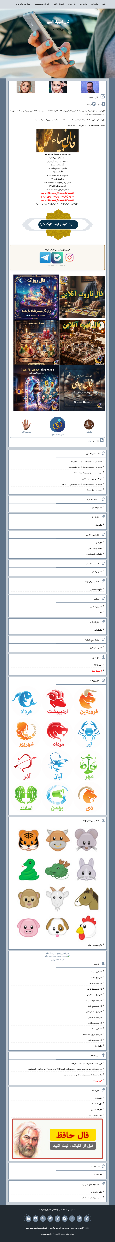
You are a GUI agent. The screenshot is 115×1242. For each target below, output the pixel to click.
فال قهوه (99, 542)
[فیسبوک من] (72, 1218)
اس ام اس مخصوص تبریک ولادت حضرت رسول (84, 467)
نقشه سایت (45, 1234)
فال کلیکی (98, 630)
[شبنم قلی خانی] (26, 88)
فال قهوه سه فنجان (95, 548)
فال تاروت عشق (96, 1029)
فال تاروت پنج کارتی (94, 1006)
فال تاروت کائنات (95, 983)
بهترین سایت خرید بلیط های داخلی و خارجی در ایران (83, 1075)
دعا (100, 612)
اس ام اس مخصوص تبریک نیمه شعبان (88, 473)
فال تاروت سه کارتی (94, 994)
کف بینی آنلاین (96, 571)
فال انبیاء (93, 97)
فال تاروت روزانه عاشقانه (92, 1034)
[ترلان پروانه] (58, 88)
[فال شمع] (36, 343)
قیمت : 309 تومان (57, 956)
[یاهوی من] (86, 1218)
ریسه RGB (98, 665)
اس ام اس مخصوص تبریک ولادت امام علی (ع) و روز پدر (82, 484)
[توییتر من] (50, 1218)
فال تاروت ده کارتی (95, 1023)
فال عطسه (98, 1174)
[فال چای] (82, 389)
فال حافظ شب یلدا (95, 1109)
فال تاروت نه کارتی (95, 1017)
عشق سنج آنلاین (96, 647)
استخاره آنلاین (58, 4)
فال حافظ (94, 4)
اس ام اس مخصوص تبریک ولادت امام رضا (86, 461)
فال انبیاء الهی (58, 21)
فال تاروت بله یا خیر (94, 1040)
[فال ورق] (36, 389)
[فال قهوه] (82, 343)
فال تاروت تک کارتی (94, 989)
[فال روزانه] (36, 298)
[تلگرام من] (79, 1218)
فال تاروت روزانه (95, 972)
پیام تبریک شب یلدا (95, 1115)
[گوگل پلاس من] (43, 1218)
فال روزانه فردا (96, 1192)
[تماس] (57, 1218)
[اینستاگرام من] (65, 1218)
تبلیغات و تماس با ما (23, 4)
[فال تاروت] (82, 298)
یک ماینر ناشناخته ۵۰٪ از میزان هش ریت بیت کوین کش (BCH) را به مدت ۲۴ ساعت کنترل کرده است (65, 1069)
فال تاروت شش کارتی (94, 1011)
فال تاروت (83, 4)
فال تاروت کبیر (96, 977)
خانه (104, 4)
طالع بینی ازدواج (96, 589)
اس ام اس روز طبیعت (94, 490)
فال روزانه (71, 4)
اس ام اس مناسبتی (42, 4)
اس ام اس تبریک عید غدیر (92, 478)
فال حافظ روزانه (96, 1104)
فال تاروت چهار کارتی (94, 1000)
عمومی (90, 441)
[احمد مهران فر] (90, 88)
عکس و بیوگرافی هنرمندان (92, 1197)
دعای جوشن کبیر (95, 607)
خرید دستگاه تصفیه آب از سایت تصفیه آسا (86, 1063)
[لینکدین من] (28, 1218)
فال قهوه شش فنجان (94, 554)
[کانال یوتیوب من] (35, 1218)
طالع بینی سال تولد (95, 945)
